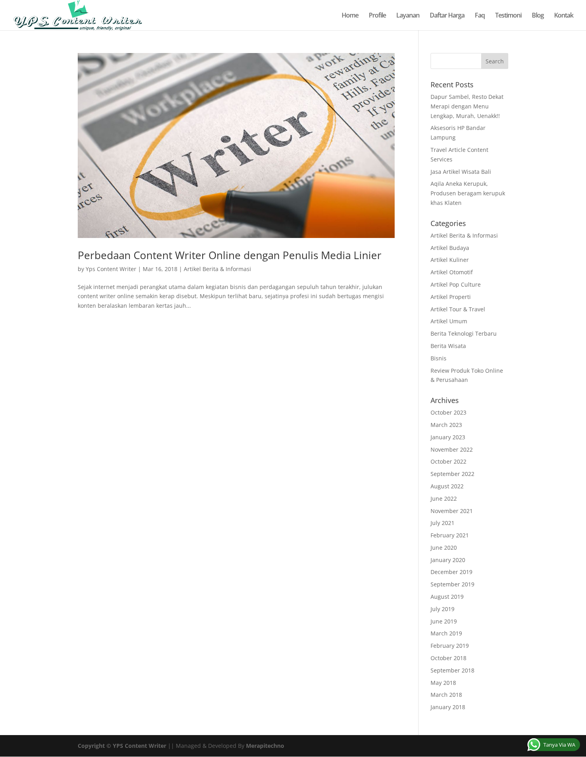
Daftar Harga (447, 16)
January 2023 (448, 437)
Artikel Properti (451, 297)
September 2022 (452, 474)
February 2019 (450, 645)
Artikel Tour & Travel (458, 309)
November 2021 (452, 511)
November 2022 (452, 449)
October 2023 (448, 412)
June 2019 (444, 621)
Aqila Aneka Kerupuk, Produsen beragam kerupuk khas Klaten (468, 193)
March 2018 (446, 694)
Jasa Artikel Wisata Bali (461, 171)
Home (350, 16)
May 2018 (443, 682)
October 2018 (448, 658)
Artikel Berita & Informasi (217, 269)
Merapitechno (265, 745)
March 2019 (446, 633)
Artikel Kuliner (450, 259)
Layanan (407, 16)
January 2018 (448, 707)
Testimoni (508, 16)
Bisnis (438, 358)
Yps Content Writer (111, 269)
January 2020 (448, 560)
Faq (480, 16)
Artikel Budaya (450, 248)
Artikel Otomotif (452, 272)
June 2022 (444, 498)
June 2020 (444, 547)
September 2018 (452, 670)
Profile (377, 16)
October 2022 (448, 461)
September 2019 (452, 584)
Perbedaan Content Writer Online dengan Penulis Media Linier (229, 255)
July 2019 (442, 609)
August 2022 (447, 486)
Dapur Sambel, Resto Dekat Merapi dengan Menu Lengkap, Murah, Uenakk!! (467, 106)
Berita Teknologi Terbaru (464, 333)
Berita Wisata (448, 346)
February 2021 (450, 535)
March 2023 (446, 425)
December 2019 (451, 572)
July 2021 (442, 523)
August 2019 (447, 596)
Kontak (563, 16)
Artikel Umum (449, 321)
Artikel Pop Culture (456, 284)
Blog (538, 16)
